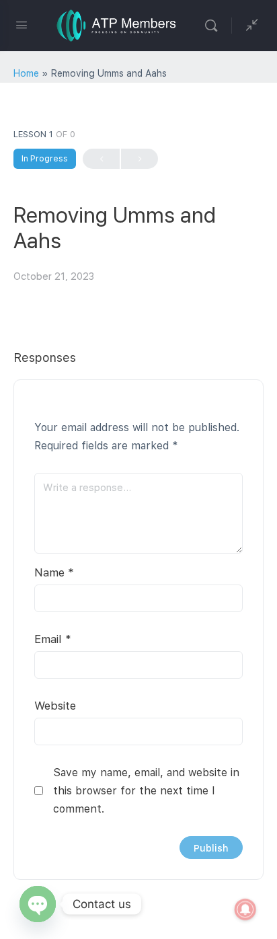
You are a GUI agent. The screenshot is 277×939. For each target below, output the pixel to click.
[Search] (214, 25)
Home (26, 73)
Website (55, 705)
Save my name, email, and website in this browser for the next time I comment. (146, 790)
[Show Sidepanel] (248, 25)
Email (52, 639)
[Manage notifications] (245, 909)
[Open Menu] (21, 24)
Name (54, 572)
